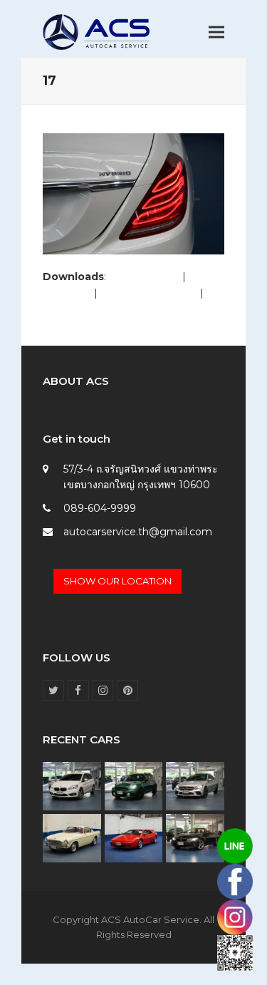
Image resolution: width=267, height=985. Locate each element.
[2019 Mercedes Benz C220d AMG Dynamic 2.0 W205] (195, 785)
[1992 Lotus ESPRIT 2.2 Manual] (134, 837)
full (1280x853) (144, 276)
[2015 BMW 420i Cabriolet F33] (195, 837)
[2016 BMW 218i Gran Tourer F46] (72, 785)
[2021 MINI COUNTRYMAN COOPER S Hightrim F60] (134, 785)
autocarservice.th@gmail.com (137, 531)
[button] (216, 32)
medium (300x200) (148, 293)
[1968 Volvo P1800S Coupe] (72, 837)
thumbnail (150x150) (91, 308)
